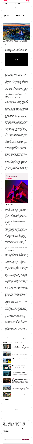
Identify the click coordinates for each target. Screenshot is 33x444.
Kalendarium (10, 433)
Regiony (13, 364)
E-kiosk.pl (23, 423)
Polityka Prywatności (11, 423)
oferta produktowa (16, 433)
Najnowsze (16, 342)
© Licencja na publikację (8, 337)
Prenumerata (17, 425)
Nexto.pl (23, 425)
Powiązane (5, 342)
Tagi (21, 342)
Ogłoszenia (16, 424)
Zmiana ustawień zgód (11, 424)
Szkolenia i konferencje (6, 431)
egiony (19, 3)
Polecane (10, 342)
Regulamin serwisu (10, 425)
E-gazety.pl (23, 424)
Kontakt (4, 424)
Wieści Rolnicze (24, 427)
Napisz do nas (5, 425)
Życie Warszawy (24, 428)
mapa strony (4, 433)
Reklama (16, 423)
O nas (4, 423)
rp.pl (5, 44)
